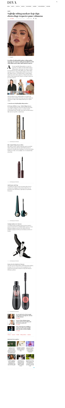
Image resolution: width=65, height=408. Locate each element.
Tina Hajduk (12, 18)
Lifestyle (18, 6)
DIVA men (48, 6)
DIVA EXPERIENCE (41, 6)
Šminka (17, 334)
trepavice (13, 334)
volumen (9, 334)
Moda (8, 6)
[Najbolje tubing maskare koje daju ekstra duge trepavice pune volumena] (34, 18)
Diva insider (28, 6)
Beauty (12, 6)
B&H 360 (22, 6)
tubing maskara (23, 334)
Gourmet (35, 6)
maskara (29, 334)
